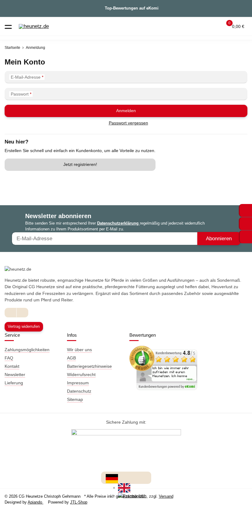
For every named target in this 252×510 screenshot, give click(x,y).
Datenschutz (79, 391)
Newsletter (15, 374)
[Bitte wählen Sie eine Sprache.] (112, 478)
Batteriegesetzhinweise (89, 366)
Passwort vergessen (128, 122)
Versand (166, 496)
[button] (202, 26)
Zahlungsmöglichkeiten (27, 349)
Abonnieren (219, 238)
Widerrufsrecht (81, 374)
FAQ (9, 357)
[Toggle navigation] (8, 26)
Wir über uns (79, 349)
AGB (71, 357)
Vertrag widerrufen (24, 326)
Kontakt (12, 366)
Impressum (78, 382)
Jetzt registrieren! (80, 164)
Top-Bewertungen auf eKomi (132, 8)
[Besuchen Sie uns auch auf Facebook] (11, 312)
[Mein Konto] (214, 26)
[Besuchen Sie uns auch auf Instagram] (22, 312)
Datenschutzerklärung (118, 223)
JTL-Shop (78, 502)
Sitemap (75, 399)
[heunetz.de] (34, 26)
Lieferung (14, 382)
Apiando (35, 502)
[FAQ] (190, 26)
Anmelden (126, 110)
